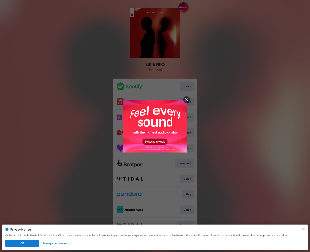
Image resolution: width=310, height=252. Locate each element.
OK (22, 243)
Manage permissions (56, 243)
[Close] (303, 229)
